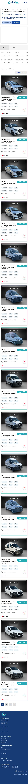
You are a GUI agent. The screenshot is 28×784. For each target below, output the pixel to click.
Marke (2, 52)
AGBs (2, 747)
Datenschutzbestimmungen (7, 749)
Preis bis (17, 52)
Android (10, 760)
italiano (22, 771)
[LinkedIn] (9, 767)
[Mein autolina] (26, 2)
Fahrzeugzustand (19, 59)
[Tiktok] (13, 767)
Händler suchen (4, 730)
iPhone (4, 760)
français (19, 771)
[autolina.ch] (13, 2)
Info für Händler (4, 740)
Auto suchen (3, 729)
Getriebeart (10, 59)
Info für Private (4, 738)
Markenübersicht (4, 732)
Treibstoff (3, 59)
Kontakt (4, 753)
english (26, 771)
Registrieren (3, 742)
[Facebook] (2, 767)
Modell (9, 52)
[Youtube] (5, 767)
